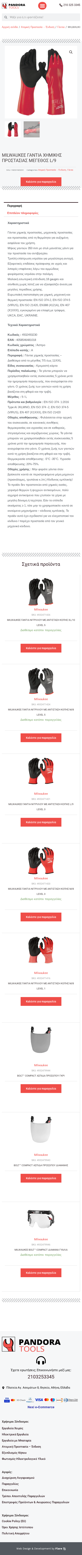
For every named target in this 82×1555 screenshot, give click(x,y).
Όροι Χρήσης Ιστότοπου (17, 1527)
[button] (42, 6)
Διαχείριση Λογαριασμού (18, 1478)
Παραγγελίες (10, 1484)
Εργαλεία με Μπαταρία (16, 1440)
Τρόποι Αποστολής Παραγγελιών (23, 1496)
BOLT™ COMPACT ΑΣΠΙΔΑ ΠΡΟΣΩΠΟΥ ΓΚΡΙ (41, 1075)
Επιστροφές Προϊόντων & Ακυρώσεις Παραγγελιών (35, 1502)
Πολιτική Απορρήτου (15, 1533)
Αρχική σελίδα (10, 27)
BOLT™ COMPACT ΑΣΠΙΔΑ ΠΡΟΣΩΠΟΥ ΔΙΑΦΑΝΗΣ (41, 1165)
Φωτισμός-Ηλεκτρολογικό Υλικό (24, 1459)
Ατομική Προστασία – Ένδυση (21, 1446)
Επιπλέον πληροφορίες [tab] (23, 213)
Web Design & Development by (39, 1548)
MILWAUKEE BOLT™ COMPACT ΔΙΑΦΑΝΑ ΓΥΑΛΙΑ (41, 1249)
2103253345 (41, 1377)
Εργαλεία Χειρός (12, 1428)
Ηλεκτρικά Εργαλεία (15, 1434)
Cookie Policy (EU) (14, 1521)
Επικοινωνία (10, 1490)
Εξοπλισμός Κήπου (14, 1452)
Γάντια (61, 27)
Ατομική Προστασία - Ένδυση (37, 27)
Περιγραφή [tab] (14, 206)
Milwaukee (41, 609)
